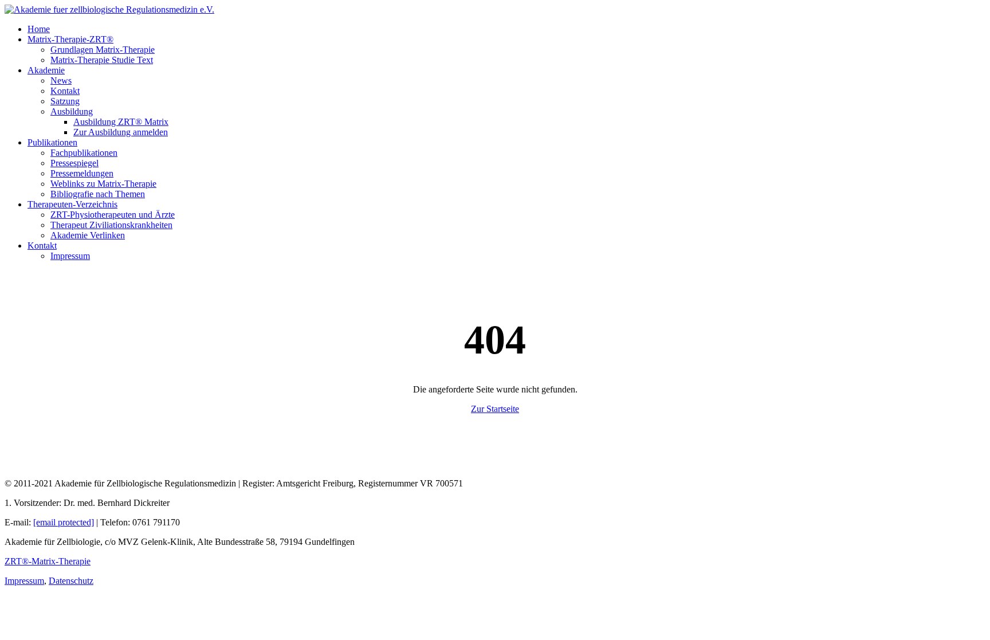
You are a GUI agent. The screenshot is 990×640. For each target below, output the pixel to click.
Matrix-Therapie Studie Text (101, 60)
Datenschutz (71, 581)
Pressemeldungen (81, 173)
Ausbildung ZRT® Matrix (120, 122)
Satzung (65, 101)
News (61, 80)
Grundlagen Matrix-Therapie (102, 49)
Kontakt (65, 91)
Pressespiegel (74, 163)
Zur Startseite (495, 409)
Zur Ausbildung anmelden (120, 132)
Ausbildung (71, 111)
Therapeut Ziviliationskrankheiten (111, 225)
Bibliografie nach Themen (97, 194)
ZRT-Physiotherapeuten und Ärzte (112, 214)
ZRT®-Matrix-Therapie (48, 561)
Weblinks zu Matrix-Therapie (103, 184)
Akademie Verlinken (87, 235)
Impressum (70, 256)
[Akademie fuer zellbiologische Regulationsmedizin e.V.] (109, 9)
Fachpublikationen (83, 153)
